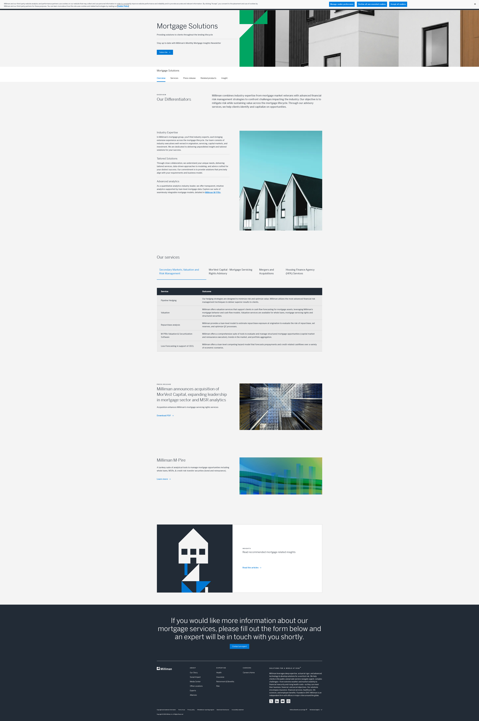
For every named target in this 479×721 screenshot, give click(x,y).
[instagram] (288, 701)
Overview (161, 78)
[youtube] (283, 701)
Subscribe (163, 52)
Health (219, 672)
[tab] (181, 272)
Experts (193, 690)
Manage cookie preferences (341, 4)
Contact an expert (239, 646)
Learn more (162, 479)
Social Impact (195, 677)
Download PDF (164, 415)
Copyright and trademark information (166, 710)
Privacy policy (191, 710)
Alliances (193, 695)
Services (174, 78)
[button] (239, 558)
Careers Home (249, 672)
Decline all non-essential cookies (372, 4)
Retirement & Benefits (225, 681)
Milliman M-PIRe (213, 192)
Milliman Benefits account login (297, 710)
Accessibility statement (238, 710)
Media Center (195, 681)
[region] (239, 4)
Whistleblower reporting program (205, 710)
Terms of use (181, 710)
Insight (224, 78)
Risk (218, 686)
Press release (189, 78)
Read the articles (250, 567)
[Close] (475, 4)
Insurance (220, 677)
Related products (208, 78)
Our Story (194, 672)
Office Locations (196, 686)
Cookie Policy (123, 6)
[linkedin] (277, 701)
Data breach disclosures (223, 710)
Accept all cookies (398, 4)
